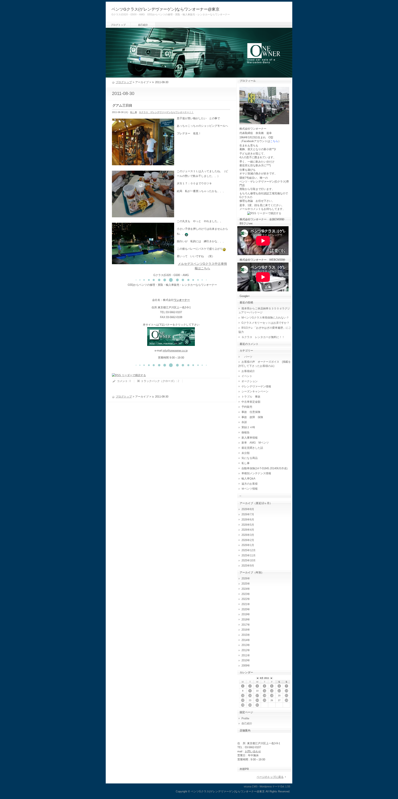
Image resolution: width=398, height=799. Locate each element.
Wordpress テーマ (270, 786)
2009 (244, 665)
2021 (244, 604)
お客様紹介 (248, 371)
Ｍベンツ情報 (249, 488)
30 (250, 705)
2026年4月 (247, 529)
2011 (244, 655)
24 (257, 700)
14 (286, 691)
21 (286, 695)
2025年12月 (248, 550)
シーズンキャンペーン (254, 391)
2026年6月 (247, 519)
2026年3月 (247, 534)
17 (257, 695)
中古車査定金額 (250, 401)
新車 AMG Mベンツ (256, 442)
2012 (244, 650)
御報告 (245, 432)
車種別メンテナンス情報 (256, 473)
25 (264, 700)
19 (272, 695)
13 (279, 691)
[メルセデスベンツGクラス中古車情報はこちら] (171, 343)
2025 (244, 583)
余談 (244, 422)
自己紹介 (143, 24)
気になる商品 (249, 458)
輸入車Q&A (248, 478)
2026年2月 (247, 540)
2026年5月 (247, 524)
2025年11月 (248, 555)
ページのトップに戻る (270, 776)
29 (242, 705)
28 (286, 700)
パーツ (246, 356)
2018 (244, 619)
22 (242, 700)
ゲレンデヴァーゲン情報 (256, 386)
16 (250, 695)
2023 (244, 594)
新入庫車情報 (249, 437)
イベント (246, 376)
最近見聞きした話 (252, 447)
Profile (245, 718)
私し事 (133, 112)
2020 (244, 609)
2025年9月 (247, 565)
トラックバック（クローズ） (158, 381)
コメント (122, 381)
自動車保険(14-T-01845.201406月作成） (265, 468)
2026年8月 (247, 509)
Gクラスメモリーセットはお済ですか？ (265, 322)
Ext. (282, 786)
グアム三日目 (122, 105)
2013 (244, 645)
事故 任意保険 (250, 411)
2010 (244, 660)
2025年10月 (248, 560)
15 (242, 695)
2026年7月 (247, 514)
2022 (244, 599)
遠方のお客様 (249, 483)
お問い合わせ (253, 751)
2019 (244, 614)
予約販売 (246, 406)
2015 (244, 634)
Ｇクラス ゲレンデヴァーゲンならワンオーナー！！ (166, 112)
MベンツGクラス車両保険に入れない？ (265, 317)
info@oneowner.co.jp (175, 350)
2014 (244, 640)
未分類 (245, 453)
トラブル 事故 (250, 396)
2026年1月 (247, 545)
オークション (249, 381)
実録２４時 (248, 427)
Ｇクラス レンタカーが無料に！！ (263, 337)
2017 (244, 624)
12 (272, 691)
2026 (244, 578)
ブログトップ (118, 24)
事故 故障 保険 (252, 417)
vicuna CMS (250, 786)
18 (264, 695)
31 (257, 705)
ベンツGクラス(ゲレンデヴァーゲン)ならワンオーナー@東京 (166, 9)
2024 (244, 588)
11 (264, 691)
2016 (244, 629)
